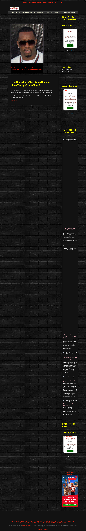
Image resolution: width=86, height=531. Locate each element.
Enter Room (70, 45)
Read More (14, 100)
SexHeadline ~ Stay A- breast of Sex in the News (60, 521)
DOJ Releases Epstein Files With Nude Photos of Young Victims (69, 336)
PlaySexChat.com (30, 521)
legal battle (36, 106)
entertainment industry (26, 106)
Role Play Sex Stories (26, 522)
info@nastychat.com (43, 529)
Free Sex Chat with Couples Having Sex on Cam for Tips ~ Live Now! (43, 2)
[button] (85, 1)
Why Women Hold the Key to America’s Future (70, 404)
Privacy (36, 522)
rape (42, 106)
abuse (10, 106)
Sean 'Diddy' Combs (49, 106)
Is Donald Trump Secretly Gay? (69, 380)
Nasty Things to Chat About (57, 522)
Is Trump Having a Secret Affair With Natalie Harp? (69, 229)
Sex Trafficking (19, 109)
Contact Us (43, 522)
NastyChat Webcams (17, 521)
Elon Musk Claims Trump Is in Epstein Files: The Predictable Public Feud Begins (70, 357)
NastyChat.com (26, 525)
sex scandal (11, 109)
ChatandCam (41, 521)
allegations (16, 106)
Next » (72, 50)
